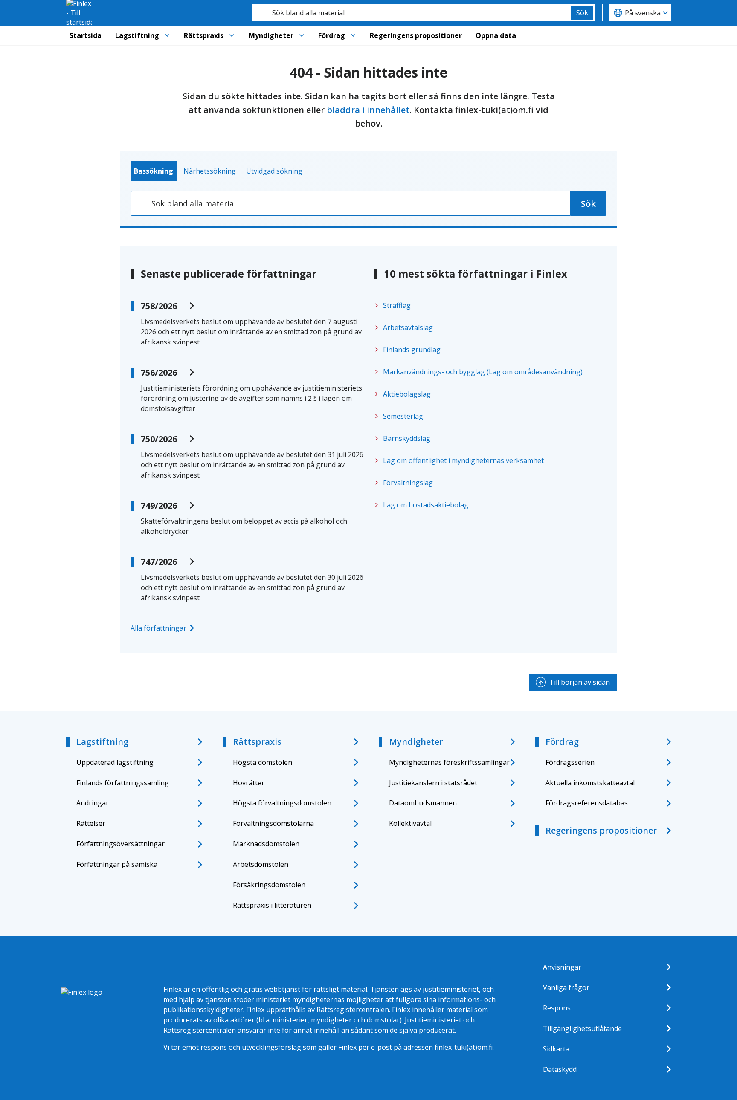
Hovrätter (248, 782)
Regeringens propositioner (416, 35)
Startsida (86, 35)
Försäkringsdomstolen (269, 884)
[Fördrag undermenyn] (353, 35)
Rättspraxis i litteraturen (272, 905)
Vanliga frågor (566, 987)
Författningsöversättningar (120, 843)
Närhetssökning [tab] (209, 171)
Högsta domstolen (262, 762)
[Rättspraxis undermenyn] (231, 35)
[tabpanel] (368, 203)
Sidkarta (556, 1049)
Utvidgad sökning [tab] (274, 171)
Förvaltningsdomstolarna (273, 823)
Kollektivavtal (410, 823)
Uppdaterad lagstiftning (115, 762)
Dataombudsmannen (423, 803)
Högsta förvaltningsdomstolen (282, 803)
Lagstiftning (137, 35)
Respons (557, 1008)
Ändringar (92, 803)
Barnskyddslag (406, 438)
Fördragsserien (570, 762)
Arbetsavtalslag (408, 327)
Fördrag (331, 35)
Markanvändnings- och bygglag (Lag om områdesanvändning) (483, 371)
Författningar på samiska (116, 864)
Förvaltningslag (408, 482)
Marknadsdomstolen (266, 843)
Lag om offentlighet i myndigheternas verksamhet (463, 460)
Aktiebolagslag (407, 394)
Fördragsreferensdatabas (586, 803)
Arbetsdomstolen (260, 864)
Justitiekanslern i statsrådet (433, 782)
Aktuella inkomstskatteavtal (590, 782)
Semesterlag (403, 416)
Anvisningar (562, 967)
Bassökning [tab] (153, 171)
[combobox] (411, 12)
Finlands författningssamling (122, 782)
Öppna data (496, 35)
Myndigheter (271, 35)
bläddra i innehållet (368, 110)
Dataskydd (560, 1069)
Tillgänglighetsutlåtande (582, 1028)
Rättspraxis (203, 35)
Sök (582, 12)
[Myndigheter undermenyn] (301, 35)
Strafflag (397, 305)
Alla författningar (158, 628)
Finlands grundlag (412, 349)
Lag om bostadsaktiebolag (425, 504)
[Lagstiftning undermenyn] (167, 35)
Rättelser (90, 823)
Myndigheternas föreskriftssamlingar (449, 762)
